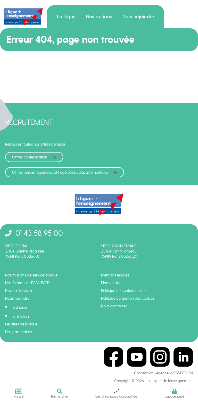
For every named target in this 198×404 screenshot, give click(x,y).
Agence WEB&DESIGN (174, 373)
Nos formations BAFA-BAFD (27, 283)
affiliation (21, 316)
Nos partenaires (18, 332)
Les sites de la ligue (21, 324)
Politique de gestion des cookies (127, 298)
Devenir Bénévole (19, 290)
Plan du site (110, 283)
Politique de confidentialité (123, 290)
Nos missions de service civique (31, 275)
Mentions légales (115, 275)
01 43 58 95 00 (39, 233)
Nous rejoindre (138, 17)
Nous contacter (114, 306)
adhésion (20, 307)
